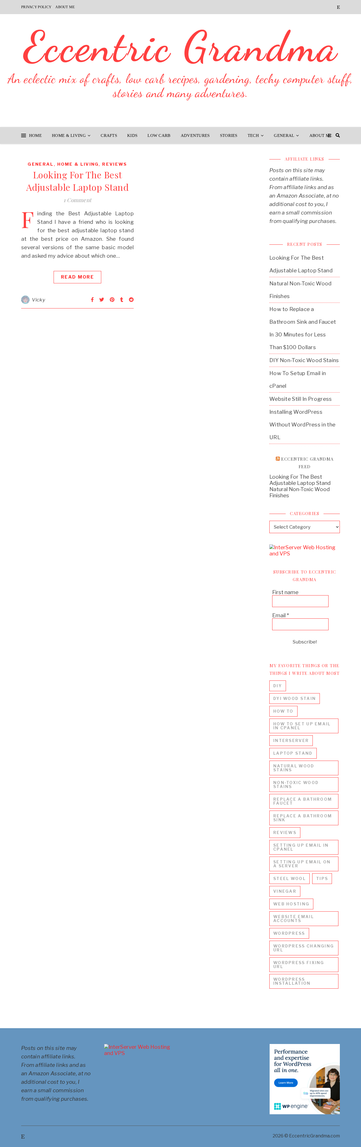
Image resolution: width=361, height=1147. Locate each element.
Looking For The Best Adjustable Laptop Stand (77, 180)
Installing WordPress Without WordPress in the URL (302, 425)
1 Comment (77, 199)
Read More (77, 277)
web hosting (291, 903)
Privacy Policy (36, 7)
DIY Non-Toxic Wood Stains (304, 360)
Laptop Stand (293, 753)
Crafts (109, 135)
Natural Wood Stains (293, 767)
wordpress (289, 933)
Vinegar (284, 891)
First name (285, 592)
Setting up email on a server (302, 863)
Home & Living (69, 135)
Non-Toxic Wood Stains (296, 784)
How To (283, 711)
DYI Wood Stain (294, 698)
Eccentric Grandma (180, 46)
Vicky (38, 300)
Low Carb (159, 135)
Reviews (114, 164)
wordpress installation (292, 981)
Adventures (195, 135)
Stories (228, 135)
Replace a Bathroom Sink (302, 817)
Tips (322, 878)
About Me (65, 7)
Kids (132, 135)
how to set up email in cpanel (302, 725)
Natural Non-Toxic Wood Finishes (299, 492)
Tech (253, 135)
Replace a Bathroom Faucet (302, 801)
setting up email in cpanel (301, 847)
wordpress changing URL (303, 948)
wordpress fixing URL (298, 964)
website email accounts (293, 918)
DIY (277, 685)
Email (280, 615)
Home (35, 135)
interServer (291, 740)
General (284, 135)
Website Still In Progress (300, 399)
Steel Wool (289, 878)
